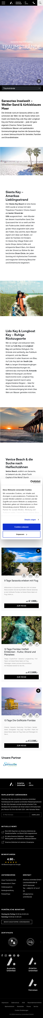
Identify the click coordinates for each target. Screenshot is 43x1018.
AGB (23, 1002)
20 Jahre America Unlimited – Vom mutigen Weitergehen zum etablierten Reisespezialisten (18, 837)
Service (36, 1006)
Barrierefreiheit (9, 1006)
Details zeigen (30, 520)
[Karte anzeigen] (38, 551)
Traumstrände (9, 88)
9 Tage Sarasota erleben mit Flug (21, 580)
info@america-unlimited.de (28, 895)
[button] (3, 3)
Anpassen (20, 534)
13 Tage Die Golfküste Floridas (20, 720)
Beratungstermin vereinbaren (17, 922)
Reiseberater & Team (8, 883)
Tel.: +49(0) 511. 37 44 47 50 (31, 889)
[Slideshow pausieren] (39, 81)
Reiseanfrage (5, 894)
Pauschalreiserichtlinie (35, 1002)
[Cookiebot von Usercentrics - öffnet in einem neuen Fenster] (30, 481)
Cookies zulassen (21, 527)
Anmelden (36, 814)
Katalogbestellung (7, 890)
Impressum (5, 1002)
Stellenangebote (6, 887)
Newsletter (20, 1006)
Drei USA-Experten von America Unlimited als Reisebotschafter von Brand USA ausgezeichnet (19, 832)
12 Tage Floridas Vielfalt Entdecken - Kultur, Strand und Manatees (20, 652)
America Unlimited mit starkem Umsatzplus (17, 842)
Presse (29, 1006)
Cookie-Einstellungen (21, 1010)
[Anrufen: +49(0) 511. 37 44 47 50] (34, 2)
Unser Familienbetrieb (8, 880)
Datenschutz (15, 1002)
